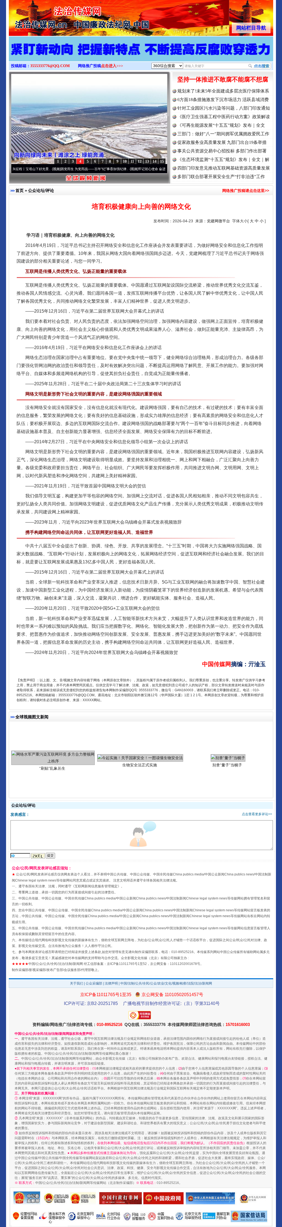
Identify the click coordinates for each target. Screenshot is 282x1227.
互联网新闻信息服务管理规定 (96, 886)
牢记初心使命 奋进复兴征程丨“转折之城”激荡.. (143, 169)
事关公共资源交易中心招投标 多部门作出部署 (222, 151)
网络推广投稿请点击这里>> (245, 190)
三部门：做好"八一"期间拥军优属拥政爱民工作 (223, 133)
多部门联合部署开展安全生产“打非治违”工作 (221, 176)
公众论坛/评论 (41, 190)
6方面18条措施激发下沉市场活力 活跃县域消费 (223, 99)
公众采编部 (94, 983)
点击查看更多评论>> (257, 814)
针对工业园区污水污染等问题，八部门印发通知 (223, 108)
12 (140, 161)
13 (147, 161)
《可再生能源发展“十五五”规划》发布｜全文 (221, 125)
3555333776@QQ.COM (50, 66)
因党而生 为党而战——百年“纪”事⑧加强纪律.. (65, 169)
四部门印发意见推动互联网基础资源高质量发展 (223, 168)
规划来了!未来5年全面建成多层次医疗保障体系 (223, 91)
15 (162, 161)
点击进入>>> (112, 66)
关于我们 (76, 983)
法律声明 (111, 983)
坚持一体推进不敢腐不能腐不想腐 (222, 79)
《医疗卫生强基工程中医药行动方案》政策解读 (223, 116)
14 (154, 161)
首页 (19, 190)
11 (132, 161)
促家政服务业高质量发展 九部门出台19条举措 (222, 142)
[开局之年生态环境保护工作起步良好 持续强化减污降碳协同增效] (141, 55)
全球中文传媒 (54, 16)
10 (125, 161)
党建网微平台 (218, 221)
